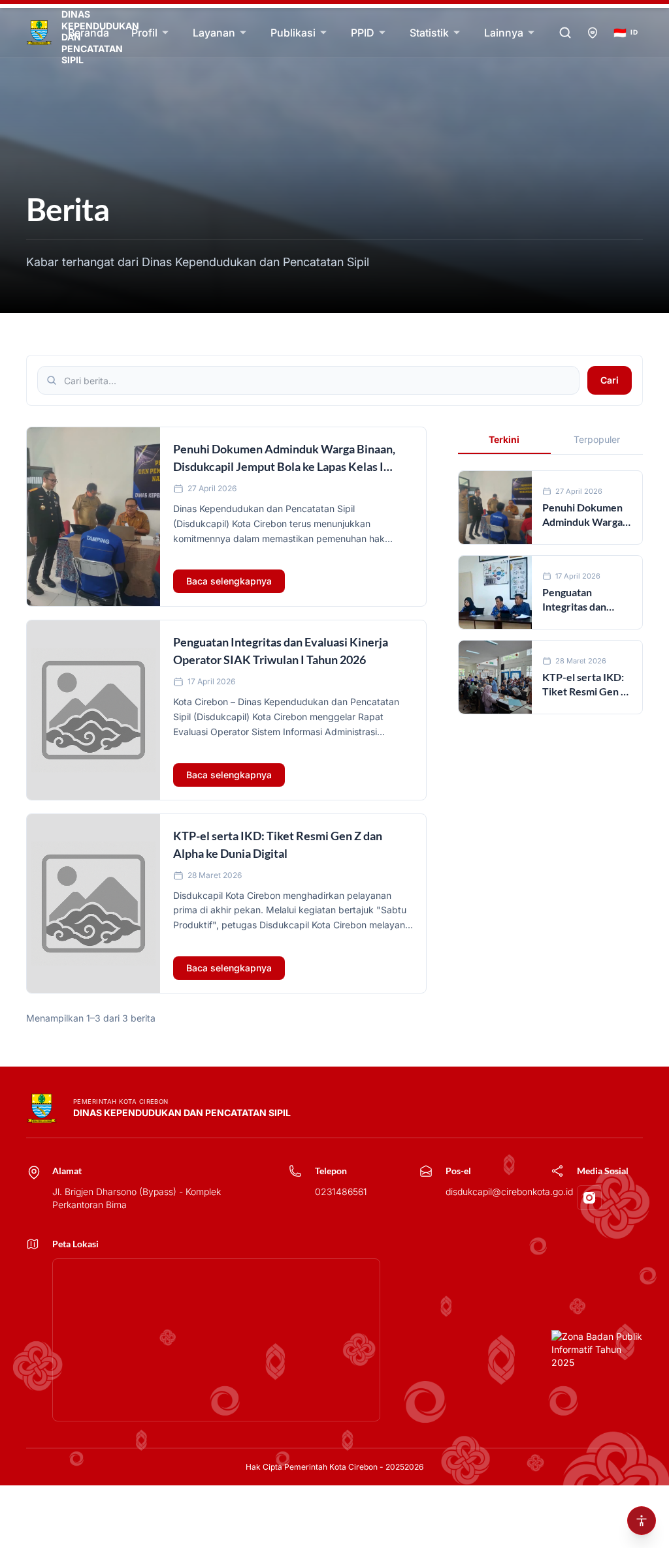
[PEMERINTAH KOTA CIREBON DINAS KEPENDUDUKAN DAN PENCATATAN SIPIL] (41, 32)
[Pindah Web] (592, 32)
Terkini (504, 439)
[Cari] (565, 32)
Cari (609, 380)
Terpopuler (597, 439)
